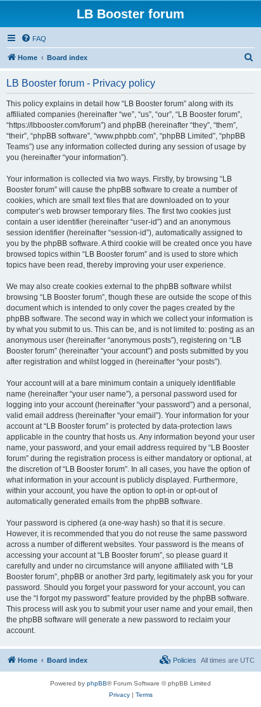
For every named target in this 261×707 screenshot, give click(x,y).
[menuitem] (33, 38)
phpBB (97, 683)
